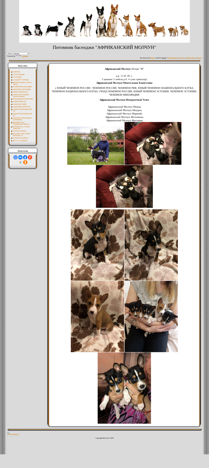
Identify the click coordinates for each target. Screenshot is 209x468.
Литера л (181, 58)
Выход (199, 58)
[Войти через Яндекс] (30, 157)
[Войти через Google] (20, 162)
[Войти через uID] (15, 157)
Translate (24, 56)
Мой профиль (191, 58)
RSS (169, 58)
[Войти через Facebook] (25, 157)
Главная (174, 58)
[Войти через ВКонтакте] (20, 157)
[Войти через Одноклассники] (25, 162)
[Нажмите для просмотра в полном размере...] (95, 164)
